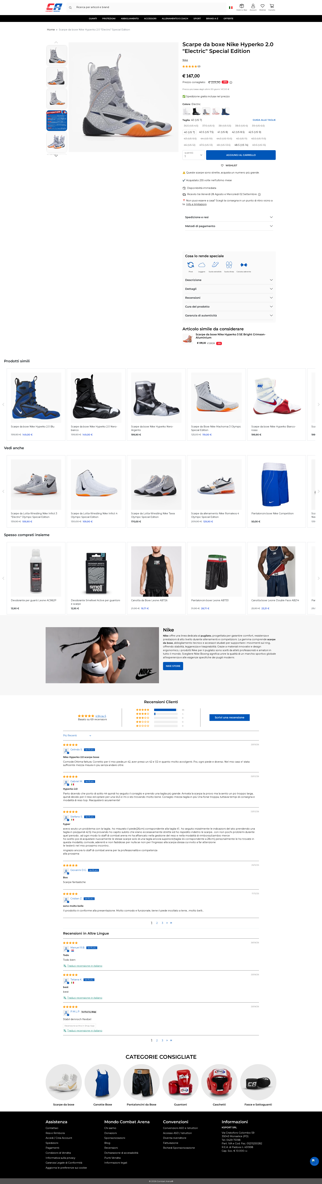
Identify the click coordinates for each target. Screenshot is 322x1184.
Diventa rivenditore (174, 1137)
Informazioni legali (115, 1162)
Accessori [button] (150, 18)
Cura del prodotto (197, 306)
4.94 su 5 (100, 716)
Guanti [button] (93, 18)
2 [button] (157, 922)
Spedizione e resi (197, 217)
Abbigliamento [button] (130, 18)
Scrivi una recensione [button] (229, 717)
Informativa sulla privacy (60, 1157)
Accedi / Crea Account (59, 1137)
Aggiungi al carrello (241, 155)
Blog (107, 1142)
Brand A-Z (212, 18)
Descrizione (193, 280)
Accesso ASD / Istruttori (177, 1133)
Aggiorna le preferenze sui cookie (66, 1167)
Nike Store (173, 666)
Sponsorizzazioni (114, 1137)
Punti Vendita (112, 1157)
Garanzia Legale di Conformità (64, 1162)
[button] (56, 156)
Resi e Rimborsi (55, 1133)
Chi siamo (110, 1128)
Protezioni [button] (109, 18)
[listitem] (36, 404)
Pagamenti (52, 1147)
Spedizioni (52, 1142)
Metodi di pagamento (200, 226)
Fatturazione (170, 1142)
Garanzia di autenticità (201, 315)
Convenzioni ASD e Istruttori (180, 1128)
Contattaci (52, 1128)
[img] (70, 744)
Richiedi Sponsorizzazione (179, 1147)
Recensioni (192, 297)
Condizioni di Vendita (58, 1152)
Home (51, 29)
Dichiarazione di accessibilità (121, 1152)
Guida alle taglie (264, 120)
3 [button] (162, 922)
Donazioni (110, 1133)
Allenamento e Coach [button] (175, 18)
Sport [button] (197, 18)
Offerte (228, 18)
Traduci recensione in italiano (84, 965)
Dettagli (191, 288)
